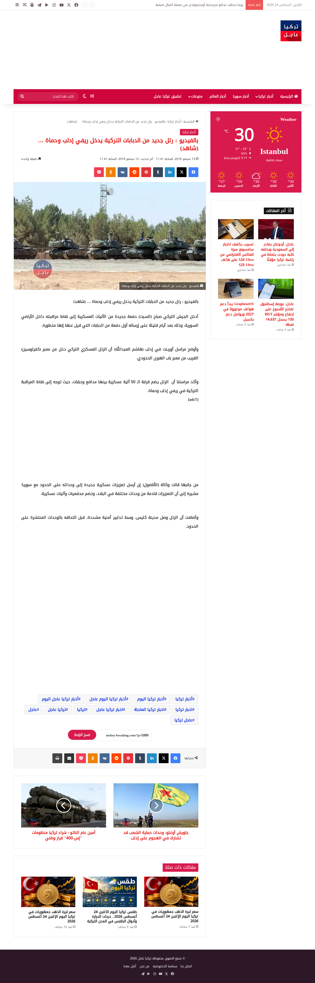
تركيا (81, 709)
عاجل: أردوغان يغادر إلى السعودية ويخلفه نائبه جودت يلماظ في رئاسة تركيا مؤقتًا (188, 5)
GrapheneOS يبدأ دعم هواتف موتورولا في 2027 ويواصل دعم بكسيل (237, 312)
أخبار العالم (218, 96)
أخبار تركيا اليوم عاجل (108, 699)
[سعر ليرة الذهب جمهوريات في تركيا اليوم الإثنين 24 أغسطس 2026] (171, 892)
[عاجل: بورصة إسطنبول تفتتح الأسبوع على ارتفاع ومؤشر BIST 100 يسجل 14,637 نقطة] (276, 289)
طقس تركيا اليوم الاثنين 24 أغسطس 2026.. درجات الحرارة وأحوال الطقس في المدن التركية (112, 917)
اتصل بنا (186, 966)
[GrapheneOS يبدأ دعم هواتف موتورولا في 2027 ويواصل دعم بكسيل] (236, 289)
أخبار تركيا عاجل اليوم (60, 699)
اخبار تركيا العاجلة (149, 709)
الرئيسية (287, 96)
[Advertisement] (108, 49)
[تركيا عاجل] (291, 30)
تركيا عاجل (57, 709)
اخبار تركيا (183, 709)
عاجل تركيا (183, 720)
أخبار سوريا (241, 96)
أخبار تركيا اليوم (150, 699)
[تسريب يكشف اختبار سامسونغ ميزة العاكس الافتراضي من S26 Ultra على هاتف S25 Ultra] (236, 229)
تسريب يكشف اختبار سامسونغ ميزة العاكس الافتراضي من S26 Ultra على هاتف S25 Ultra (237, 254)
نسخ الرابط (82, 734)
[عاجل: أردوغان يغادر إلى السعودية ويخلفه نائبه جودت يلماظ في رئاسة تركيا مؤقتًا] (276, 229)
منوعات (197, 96)
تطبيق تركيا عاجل (168, 96)
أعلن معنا (130, 966)
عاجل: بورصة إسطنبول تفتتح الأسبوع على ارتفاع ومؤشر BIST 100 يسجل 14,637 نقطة (277, 314)
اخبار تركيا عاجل (109, 709)
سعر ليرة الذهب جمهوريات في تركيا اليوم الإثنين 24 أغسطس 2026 (174, 916)
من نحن (144, 966)
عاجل (33, 709)
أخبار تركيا (265, 96)
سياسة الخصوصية (165, 966)
